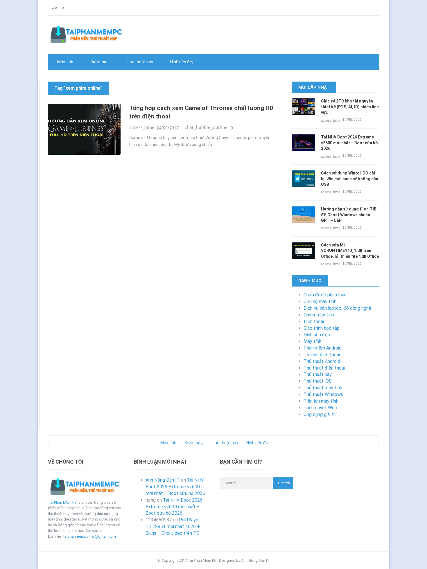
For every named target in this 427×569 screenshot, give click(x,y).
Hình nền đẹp (182, 62)
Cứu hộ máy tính (320, 301)
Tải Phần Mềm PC (62, 502)
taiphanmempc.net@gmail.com (89, 536)
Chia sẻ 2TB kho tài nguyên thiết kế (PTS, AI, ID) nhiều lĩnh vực (350, 107)
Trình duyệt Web (320, 407)
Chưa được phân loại (324, 295)
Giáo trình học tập (322, 328)
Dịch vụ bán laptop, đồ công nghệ (337, 308)
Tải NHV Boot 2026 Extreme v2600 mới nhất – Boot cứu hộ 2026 (349, 143)
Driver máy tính (319, 315)
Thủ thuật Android (322, 361)
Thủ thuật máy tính (323, 387)
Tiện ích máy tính (321, 401)
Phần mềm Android (323, 348)
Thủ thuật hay (318, 374)
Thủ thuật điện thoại (324, 368)
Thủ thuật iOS (318, 381)
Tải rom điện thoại (322, 354)
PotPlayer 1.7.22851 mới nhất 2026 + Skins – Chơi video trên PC (173, 526)
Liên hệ (57, 7)
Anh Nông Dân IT (163, 480)
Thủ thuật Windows (323, 394)
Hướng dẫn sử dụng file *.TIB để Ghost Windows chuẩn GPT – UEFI (348, 215)
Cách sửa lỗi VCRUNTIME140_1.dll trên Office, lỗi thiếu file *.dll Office (350, 251)
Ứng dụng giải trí (320, 414)
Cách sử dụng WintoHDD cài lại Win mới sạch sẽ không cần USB (349, 179)
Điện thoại (314, 321)
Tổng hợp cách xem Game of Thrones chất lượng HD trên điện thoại (201, 112)
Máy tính (312, 341)
